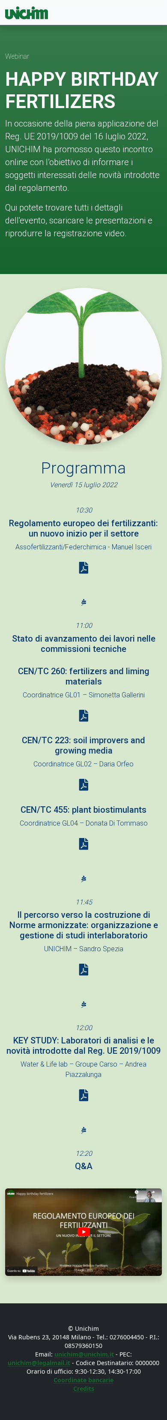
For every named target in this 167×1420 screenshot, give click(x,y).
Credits (83, 1388)
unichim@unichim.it (84, 1354)
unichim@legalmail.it (39, 1363)
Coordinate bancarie (83, 1380)
